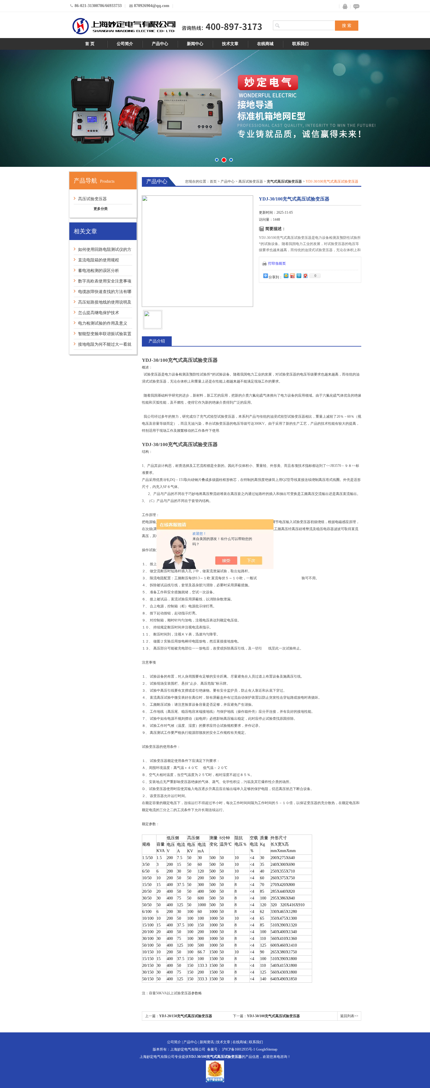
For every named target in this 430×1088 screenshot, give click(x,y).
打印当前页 (277, 263)
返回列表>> (349, 1016)
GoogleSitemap (266, 1049)
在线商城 (265, 44)
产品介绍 (157, 341)
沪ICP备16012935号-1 (238, 1049)
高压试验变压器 (92, 199)
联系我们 (300, 44)
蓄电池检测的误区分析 (98, 270)
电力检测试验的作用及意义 (102, 323)
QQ (344, 6)
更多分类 (101, 209)
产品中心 (160, 44)
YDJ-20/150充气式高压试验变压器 (185, 1016)
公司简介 (125, 44)
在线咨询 (355, 6)
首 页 (89, 44)
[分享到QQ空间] (286, 275)
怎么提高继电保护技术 (98, 313)
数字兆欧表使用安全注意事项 (104, 281)
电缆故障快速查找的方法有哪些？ (102, 293)
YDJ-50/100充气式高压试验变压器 (273, 1016)
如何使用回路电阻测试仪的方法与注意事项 (102, 251)
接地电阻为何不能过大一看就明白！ (102, 345)
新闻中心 (195, 44)
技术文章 (230, 44)
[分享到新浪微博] (292, 275)
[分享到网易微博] (305, 275)
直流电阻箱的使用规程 (98, 260)
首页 (213, 181)
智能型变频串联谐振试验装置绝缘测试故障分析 (102, 335)
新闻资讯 (207, 1042)
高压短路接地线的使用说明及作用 (102, 303)
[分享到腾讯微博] (298, 275)
